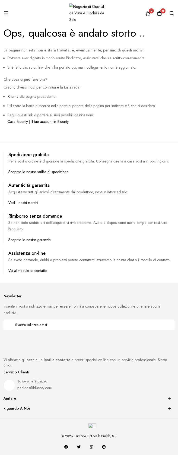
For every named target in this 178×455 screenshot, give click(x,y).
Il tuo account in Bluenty (50, 121)
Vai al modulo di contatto (27, 270)
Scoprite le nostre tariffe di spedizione (38, 172)
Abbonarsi (168, 324)
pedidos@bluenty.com (34, 388)
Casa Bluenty (17, 121)
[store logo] (89, 13)
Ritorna (12, 96)
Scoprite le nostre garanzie (29, 239)
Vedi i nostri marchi (23, 202)
